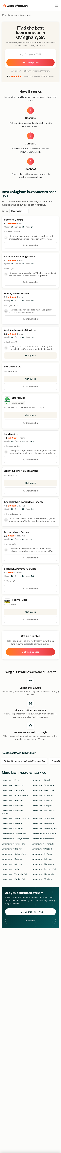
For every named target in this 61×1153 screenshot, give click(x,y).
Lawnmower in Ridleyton (42, 795)
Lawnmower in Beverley (12, 859)
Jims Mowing (11, 434)
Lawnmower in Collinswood (44, 834)
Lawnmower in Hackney (12, 849)
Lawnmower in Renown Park (14, 790)
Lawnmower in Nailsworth (43, 823)
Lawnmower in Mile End (42, 849)
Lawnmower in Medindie (12, 805)
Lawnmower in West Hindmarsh (15, 818)
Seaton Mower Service (16, 532)
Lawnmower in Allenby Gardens (15, 839)
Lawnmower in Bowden (42, 780)
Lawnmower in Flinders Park (13, 879)
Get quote (30, 355)
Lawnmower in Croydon (42, 800)
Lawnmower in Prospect (42, 805)
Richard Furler (19, 599)
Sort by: (5, 211)
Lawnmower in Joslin (10, 869)
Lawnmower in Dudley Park (43, 810)
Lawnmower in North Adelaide (15, 795)
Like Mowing (18, 397)
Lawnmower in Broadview (43, 864)
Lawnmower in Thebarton (43, 818)
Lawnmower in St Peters (42, 854)
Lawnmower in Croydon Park (14, 834)
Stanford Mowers (13, 219)
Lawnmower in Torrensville (43, 844)
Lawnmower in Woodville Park (14, 874)
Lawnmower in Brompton (13, 785)
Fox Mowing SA (12, 366)
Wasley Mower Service (16, 293)
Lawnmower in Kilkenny (42, 859)
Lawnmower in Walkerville (43, 839)
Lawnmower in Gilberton (12, 828)
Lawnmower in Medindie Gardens (12, 812)
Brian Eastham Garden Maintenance (24, 502)
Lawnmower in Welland (12, 823)
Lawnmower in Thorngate (43, 785)
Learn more (30, 920)
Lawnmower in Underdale (43, 874)
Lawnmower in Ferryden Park (44, 869)
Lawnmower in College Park (14, 854)
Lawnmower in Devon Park (43, 790)
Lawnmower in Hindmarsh (13, 800)
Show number (32, 245)
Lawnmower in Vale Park (42, 879)
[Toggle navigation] (56, 5)
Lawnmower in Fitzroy (11, 780)
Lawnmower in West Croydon (44, 828)
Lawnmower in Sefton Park (13, 844)
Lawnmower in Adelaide (12, 864)
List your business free (32, 911)
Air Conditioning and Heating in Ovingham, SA (24, 761)
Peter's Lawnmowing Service (19, 256)
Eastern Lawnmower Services (20, 569)
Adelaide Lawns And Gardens (20, 330)
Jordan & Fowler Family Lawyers (21, 471)
